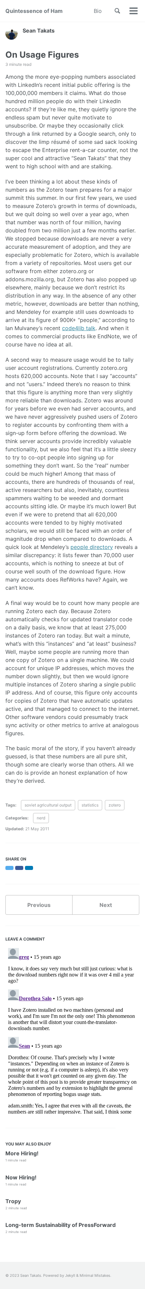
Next (105, 905)
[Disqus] (72, 1030)
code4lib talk (78, 328)
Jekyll (70, 1275)
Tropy (13, 1201)
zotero (115, 805)
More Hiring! (21, 1153)
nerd (41, 817)
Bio (98, 10)
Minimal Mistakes (95, 1275)
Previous (39, 905)
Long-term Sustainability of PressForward (60, 1224)
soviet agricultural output (48, 805)
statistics (90, 805)
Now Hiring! (20, 1177)
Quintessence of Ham (34, 10)
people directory (91, 547)
